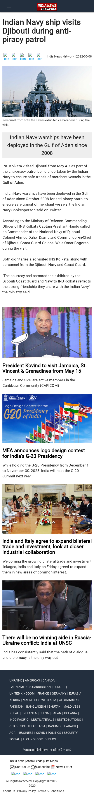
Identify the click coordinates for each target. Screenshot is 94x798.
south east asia (32, 726)
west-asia (48, 700)
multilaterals (42, 719)
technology (33, 739)
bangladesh (36, 706)
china (44, 713)
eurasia (75, 693)
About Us (9, 791)
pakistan (16, 706)
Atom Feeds (34, 761)
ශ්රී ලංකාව (64, 749)
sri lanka (29, 713)
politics (54, 732)
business (26, 732)
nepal (14, 713)
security (71, 732)
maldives (70, 706)
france (43, 693)
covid (40, 732)
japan (56, 713)
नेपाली (53, 749)
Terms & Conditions (51, 791)
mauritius (30, 700)
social (14, 739)
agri (12, 732)
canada (49, 680)
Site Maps (51, 761)
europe (59, 687)
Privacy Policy (26, 791)
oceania (70, 713)
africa (14, 700)
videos (50, 739)
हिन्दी (39, 749)
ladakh (70, 726)
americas (32, 680)
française (29, 749)
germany (59, 693)
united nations (69, 719)
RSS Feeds (17, 761)
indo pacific (18, 719)
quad (13, 726)
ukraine (15, 680)
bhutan (55, 706)
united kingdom (22, 693)
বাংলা (46, 749)
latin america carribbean (30, 687)
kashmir (54, 726)
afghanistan (69, 700)
